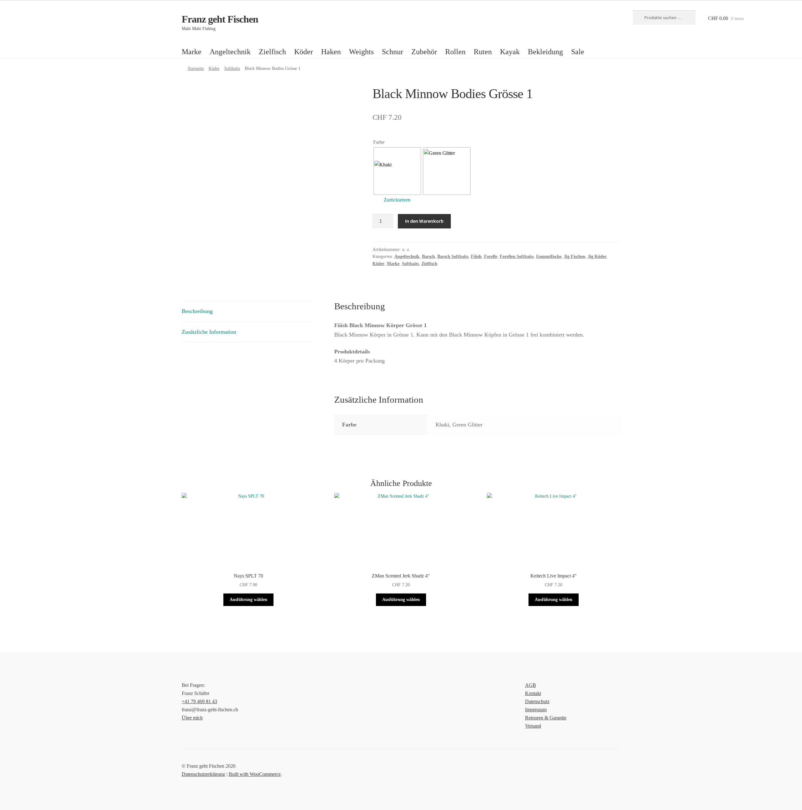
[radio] (397, 171)
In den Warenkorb (424, 221)
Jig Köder (597, 256)
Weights (361, 52)
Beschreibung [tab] (197, 311)
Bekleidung (545, 52)
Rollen (455, 52)
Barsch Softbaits (452, 256)
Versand (533, 726)
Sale (577, 52)
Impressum (536, 709)
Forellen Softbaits (517, 256)
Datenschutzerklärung (203, 774)
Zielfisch (272, 52)
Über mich (192, 717)
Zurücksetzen (397, 199)
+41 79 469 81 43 (199, 701)
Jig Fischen (574, 256)
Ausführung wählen (248, 599)
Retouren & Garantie (545, 717)
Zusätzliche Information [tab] (209, 332)
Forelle (490, 256)
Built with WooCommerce (255, 774)
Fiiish (476, 256)
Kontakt (533, 693)
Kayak (510, 52)
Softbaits (232, 68)
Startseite (196, 68)
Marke (191, 52)
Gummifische (548, 256)
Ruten (483, 52)
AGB (530, 685)
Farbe (378, 142)
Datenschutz (537, 701)
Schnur (392, 52)
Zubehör (424, 52)
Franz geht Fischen (220, 19)
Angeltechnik (230, 52)
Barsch (428, 256)
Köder (303, 52)
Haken (331, 52)
